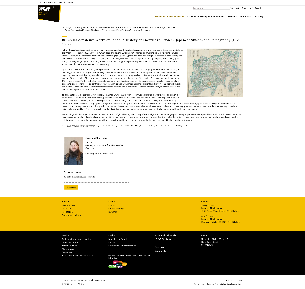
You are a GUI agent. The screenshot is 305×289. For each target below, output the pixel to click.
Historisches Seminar (127, 27)
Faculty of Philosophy (82, 27)
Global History (158, 27)
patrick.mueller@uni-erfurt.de (81, 177)
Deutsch (258, 8)
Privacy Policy (220, 284)
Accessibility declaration (204, 284)
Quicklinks (246, 8)
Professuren (144, 27)
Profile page (71, 187)
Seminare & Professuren (169, 16)
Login (240, 284)
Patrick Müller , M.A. (96, 138)
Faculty (259, 16)
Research (245, 16)
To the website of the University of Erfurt (58, 2)
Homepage (66, 27)
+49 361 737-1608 (74, 172)
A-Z (237, 8)
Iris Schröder (89, 280)
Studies (232, 16)
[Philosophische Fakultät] (49, 13)
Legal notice (232, 284)
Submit (231, 8)
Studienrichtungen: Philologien (205, 16)
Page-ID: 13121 (101, 280)
